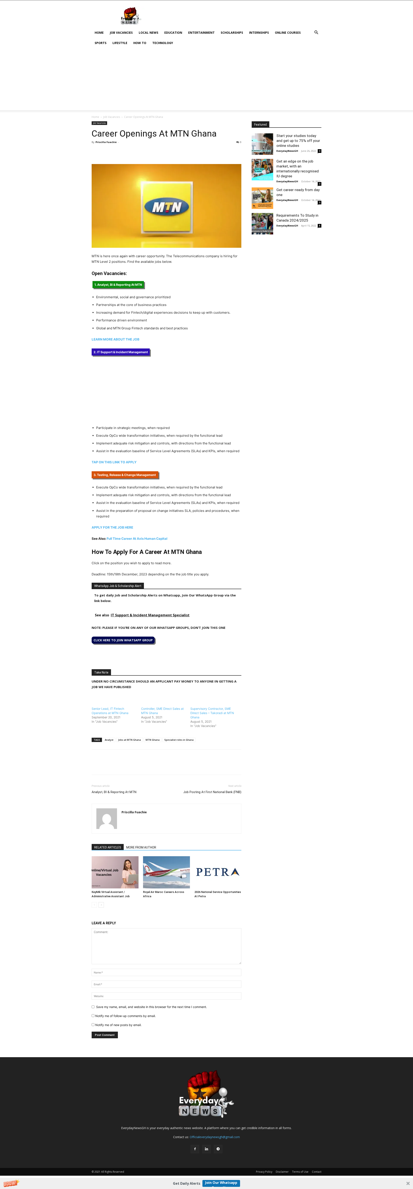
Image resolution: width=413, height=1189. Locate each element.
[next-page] (101, 905)
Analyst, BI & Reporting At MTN (114, 792)
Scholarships (232, 32)
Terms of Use (300, 1172)
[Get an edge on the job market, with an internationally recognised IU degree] (262, 169)
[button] (206, 1183)
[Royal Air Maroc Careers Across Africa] (166, 872)
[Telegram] (135, 151)
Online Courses (288, 32)
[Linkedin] (125, 151)
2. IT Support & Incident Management (121, 352)
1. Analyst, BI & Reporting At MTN (118, 284)
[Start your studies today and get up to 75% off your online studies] (262, 144)
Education (173, 32)
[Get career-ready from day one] (262, 198)
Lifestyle (119, 43)
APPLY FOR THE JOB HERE (112, 527)
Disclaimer (282, 1172)
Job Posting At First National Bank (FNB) (212, 792)
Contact (316, 1172)
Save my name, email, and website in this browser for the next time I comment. (151, 1007)
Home (99, 32)
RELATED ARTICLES (107, 847)
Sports (100, 43)
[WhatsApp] (115, 151)
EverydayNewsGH (287, 150)
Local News (148, 32)
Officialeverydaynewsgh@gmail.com (215, 1137)
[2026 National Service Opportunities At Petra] (217, 872)
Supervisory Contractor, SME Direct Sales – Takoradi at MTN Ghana (212, 713)
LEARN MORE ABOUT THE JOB (115, 339)
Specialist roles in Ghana (179, 739)
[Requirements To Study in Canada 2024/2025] (262, 223)
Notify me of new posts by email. (118, 1025)
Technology (162, 43)
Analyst (109, 739)
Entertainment (201, 32)
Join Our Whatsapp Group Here (221, 1183)
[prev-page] (94, 905)
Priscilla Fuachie (106, 142)
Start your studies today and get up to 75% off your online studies (298, 141)
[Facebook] (96, 151)
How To (139, 43)
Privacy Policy (264, 1172)
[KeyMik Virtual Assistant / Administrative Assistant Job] (115, 872)
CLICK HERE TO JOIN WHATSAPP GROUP (123, 640)
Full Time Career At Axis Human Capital (137, 539)
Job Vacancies (121, 32)
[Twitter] (106, 151)
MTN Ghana (153, 739)
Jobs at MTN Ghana (129, 739)
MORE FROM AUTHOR (141, 847)
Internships (259, 32)
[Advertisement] (206, 80)
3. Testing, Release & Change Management (125, 475)
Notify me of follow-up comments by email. (125, 1016)
